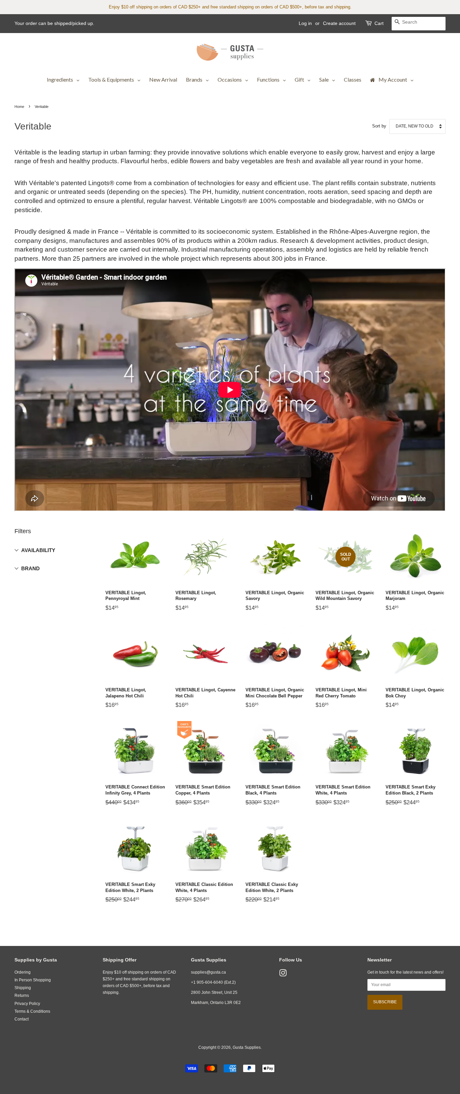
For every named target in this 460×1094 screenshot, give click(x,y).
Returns (21, 995)
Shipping (22, 987)
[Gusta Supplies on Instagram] (283, 974)
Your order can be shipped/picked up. (54, 23)
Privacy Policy (27, 1003)
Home (19, 107)
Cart (379, 23)
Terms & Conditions (32, 1011)
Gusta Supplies (247, 1047)
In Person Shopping (32, 980)
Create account (339, 23)
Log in (305, 23)
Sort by (379, 126)
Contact (21, 1019)
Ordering (22, 972)
